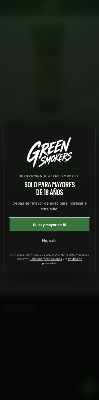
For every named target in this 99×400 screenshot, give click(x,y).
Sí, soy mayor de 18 (49, 225)
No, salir (49, 240)
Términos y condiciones (46, 259)
